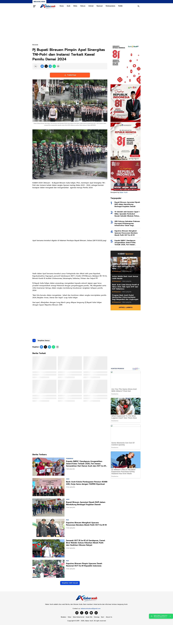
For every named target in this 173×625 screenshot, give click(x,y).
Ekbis (75, 6)
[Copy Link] (58, 66)
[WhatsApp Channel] (96, 612)
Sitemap (96, 617)
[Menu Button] (34, 6)
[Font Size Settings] (35, 66)
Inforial (91, 6)
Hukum (82, 6)
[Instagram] (76, 612)
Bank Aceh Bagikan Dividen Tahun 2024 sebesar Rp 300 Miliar (123, 266)
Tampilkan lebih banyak (70, 583)
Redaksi (63, 617)
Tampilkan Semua (43, 340)
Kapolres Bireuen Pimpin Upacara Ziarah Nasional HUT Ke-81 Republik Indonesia (84, 564)
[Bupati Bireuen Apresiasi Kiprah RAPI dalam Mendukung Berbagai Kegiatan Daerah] (48, 507)
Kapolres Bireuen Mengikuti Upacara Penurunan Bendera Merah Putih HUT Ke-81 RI (86, 524)
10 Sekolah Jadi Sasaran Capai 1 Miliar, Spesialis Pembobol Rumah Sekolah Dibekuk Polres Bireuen (127, 214)
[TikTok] (86, 612)
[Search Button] (139, 6)
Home (62, 6)
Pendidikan (69, 458)
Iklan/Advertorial (78, 617)
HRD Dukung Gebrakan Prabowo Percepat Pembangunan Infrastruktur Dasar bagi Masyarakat (127, 223)
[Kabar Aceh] (48, 6)
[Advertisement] (86, 26)
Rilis (67, 520)
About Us (109, 617)
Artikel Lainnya (125, 307)
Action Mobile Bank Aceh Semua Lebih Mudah (125, 277)
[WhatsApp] (54, 66)
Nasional (100, 6)
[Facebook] (42, 66)
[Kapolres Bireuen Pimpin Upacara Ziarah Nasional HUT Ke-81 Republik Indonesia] (48, 569)
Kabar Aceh (123, 192)
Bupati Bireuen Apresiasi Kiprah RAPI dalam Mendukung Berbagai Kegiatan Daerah (85, 503)
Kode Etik (89, 617)
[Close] (170, 616)
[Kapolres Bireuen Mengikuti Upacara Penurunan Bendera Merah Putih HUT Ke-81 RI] (48, 528)
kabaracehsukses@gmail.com (90, 608)
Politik (120, 6)
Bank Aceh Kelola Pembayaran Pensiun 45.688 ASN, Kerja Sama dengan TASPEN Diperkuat (86, 483)
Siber (69, 617)
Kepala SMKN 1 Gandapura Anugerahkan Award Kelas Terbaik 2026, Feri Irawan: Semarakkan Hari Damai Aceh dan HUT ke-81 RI (86, 463)
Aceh (68, 6)
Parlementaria (110, 6)
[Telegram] (50, 66)
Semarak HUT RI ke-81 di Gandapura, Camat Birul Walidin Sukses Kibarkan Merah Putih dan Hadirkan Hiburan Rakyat (85, 542)
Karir (102, 617)
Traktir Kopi (71, 75)
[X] (46, 66)
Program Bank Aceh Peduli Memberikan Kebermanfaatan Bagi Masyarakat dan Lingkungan (125, 297)
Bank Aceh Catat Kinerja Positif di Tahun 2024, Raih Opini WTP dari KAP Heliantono (125, 287)
